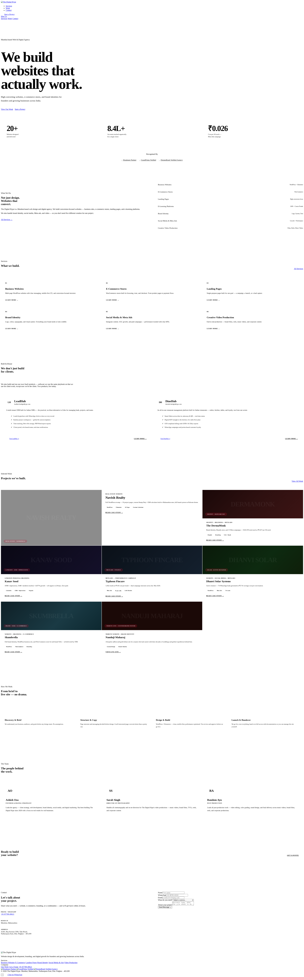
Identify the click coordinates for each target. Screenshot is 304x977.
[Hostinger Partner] (128, 160)
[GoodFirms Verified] (147, 160)
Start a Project (9, 14)
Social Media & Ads (56, 963)
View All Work (297, 481)
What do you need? (165, 900)
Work (8, 8)
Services (9, 6)
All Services (298, 269)
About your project (165, 905)
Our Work (5, 967)
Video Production (70, 963)
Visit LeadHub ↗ (14, 439)
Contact (9, 10)
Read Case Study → (114, 512)
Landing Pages (31, 963)
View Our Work (7, 109)
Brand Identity (42, 963)
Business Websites (8, 963)
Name (160, 893)
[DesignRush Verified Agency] (171, 160)
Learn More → (140, 439)
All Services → (6, 220)
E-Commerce (20, 963)
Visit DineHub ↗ (165, 439)
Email (160, 898)
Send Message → (165, 907)
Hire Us (4, 16)
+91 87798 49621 (7, 914)
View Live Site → (113, 652)
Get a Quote (293, 855)
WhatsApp (162, 895)
